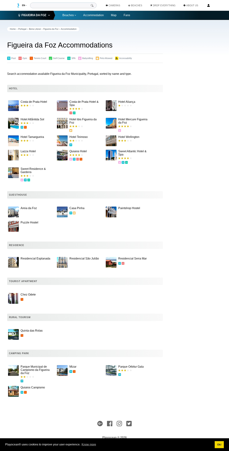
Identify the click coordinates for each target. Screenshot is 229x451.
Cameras (114, 5)
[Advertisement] (195, 80)
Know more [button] (89, 444)
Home (13, 29)
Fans (127, 15)
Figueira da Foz (51, 29)
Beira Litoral (35, 29)
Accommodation (93, 15)
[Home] (18, 5)
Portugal (22, 29)
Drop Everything (164, 5)
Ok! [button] (219, 444)
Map (113, 15)
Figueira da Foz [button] (33, 15)
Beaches (68, 15)
